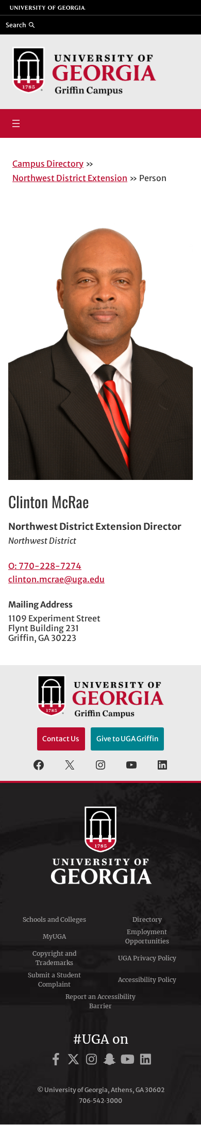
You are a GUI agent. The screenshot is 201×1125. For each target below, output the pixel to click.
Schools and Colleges (54, 919)
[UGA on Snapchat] (111, 1061)
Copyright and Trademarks (54, 958)
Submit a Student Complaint (54, 979)
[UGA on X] (75, 1061)
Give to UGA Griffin (127, 739)
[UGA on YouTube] (129, 1061)
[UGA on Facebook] (57, 1061)
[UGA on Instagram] (93, 1061)
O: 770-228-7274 (44, 566)
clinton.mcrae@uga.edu (56, 579)
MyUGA (54, 936)
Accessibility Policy (147, 980)
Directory (147, 919)
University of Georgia (100, 845)
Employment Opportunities (147, 936)
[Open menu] (16, 123)
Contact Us (60, 739)
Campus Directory (47, 163)
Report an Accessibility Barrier (100, 1001)
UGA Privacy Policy (147, 958)
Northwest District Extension (69, 178)
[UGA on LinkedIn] (145, 1061)
